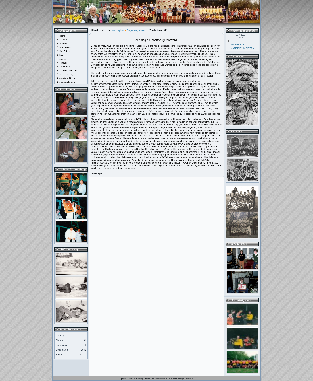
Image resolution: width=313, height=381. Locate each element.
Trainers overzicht (68, 70)
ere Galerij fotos (67, 78)
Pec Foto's (64, 51)
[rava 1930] (242, 156)
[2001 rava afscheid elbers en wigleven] (242, 325)
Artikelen (63, 39)
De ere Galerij (66, 74)
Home (62, 36)
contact (62, 63)
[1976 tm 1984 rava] (242, 268)
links (61, 55)
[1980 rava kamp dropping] (71, 274)
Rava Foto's (65, 47)
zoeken (63, 59)
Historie (63, 43)
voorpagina (118, 30)
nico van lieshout (67, 82)
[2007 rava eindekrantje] (71, 114)
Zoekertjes (64, 66)
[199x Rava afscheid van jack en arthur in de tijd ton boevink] (71, 194)
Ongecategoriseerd (136, 30)
